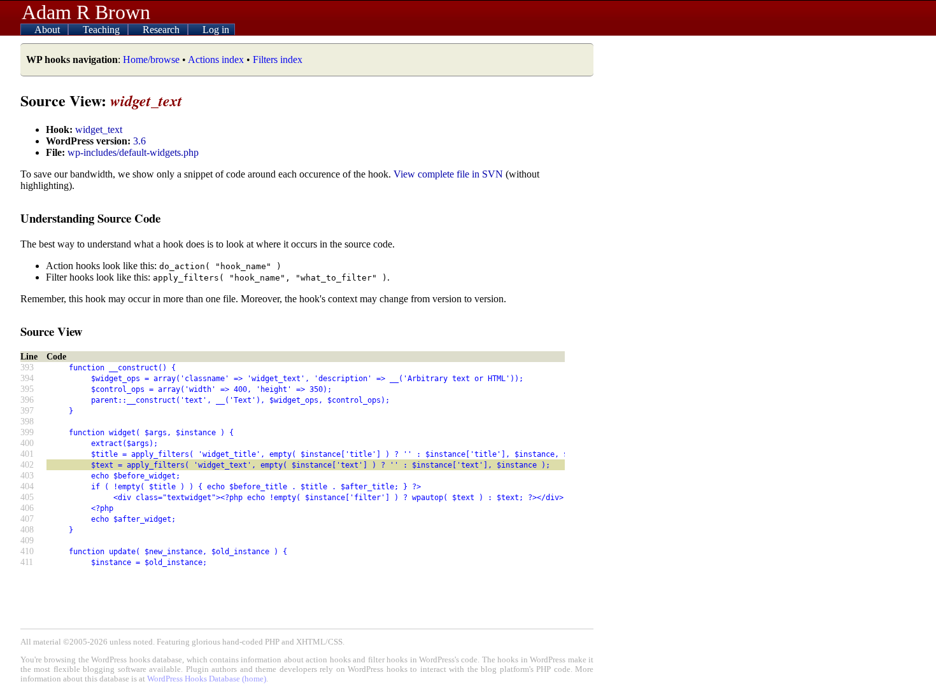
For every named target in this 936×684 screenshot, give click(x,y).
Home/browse (151, 59)
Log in (215, 29)
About (48, 29)
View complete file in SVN (448, 174)
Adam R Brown (86, 12)
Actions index (216, 59)
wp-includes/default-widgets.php (133, 152)
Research (162, 29)
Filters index (277, 59)
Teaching (102, 29)
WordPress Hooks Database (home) (206, 678)
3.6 (139, 141)
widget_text (98, 129)
